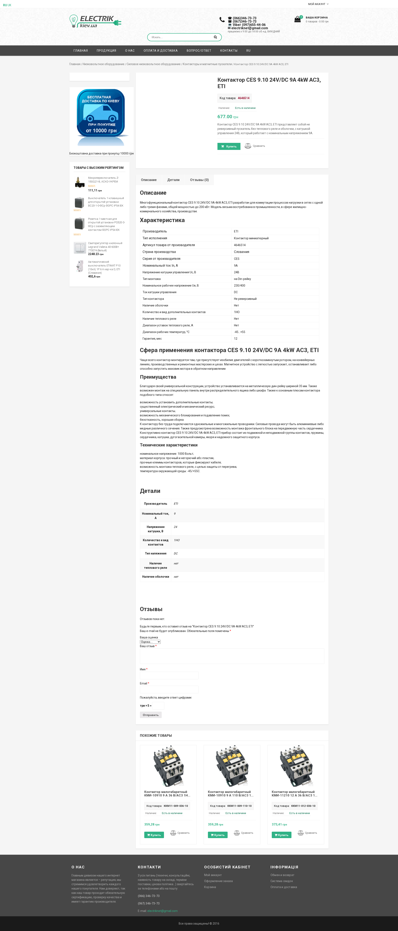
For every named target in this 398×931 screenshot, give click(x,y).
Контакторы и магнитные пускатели (207, 64)
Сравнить (259, 145)
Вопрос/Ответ (199, 50)
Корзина (210, 887)
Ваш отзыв (148, 646)
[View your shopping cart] (297, 20)
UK (9, 5)
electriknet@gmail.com (162, 911)
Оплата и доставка (161, 50)
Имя (144, 669)
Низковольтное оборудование (103, 64)
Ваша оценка (149, 637)
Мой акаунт (316, 4)
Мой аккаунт (213, 875)
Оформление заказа (218, 881)
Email (144, 683)
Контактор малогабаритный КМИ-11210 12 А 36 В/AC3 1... (294, 793)
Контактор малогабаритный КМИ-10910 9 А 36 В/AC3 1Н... (167, 793)
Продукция (106, 50)
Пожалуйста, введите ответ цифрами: (166, 697)
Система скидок (282, 881)
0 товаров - (317, 21)
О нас (130, 50)
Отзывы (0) (199, 180)
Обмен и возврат (282, 875)
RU (248, 50)
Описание (149, 180)
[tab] (149, 180)
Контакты (229, 50)
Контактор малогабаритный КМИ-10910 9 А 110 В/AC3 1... (231, 793)
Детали (173, 180)
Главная (81, 50)
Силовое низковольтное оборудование (154, 64)
